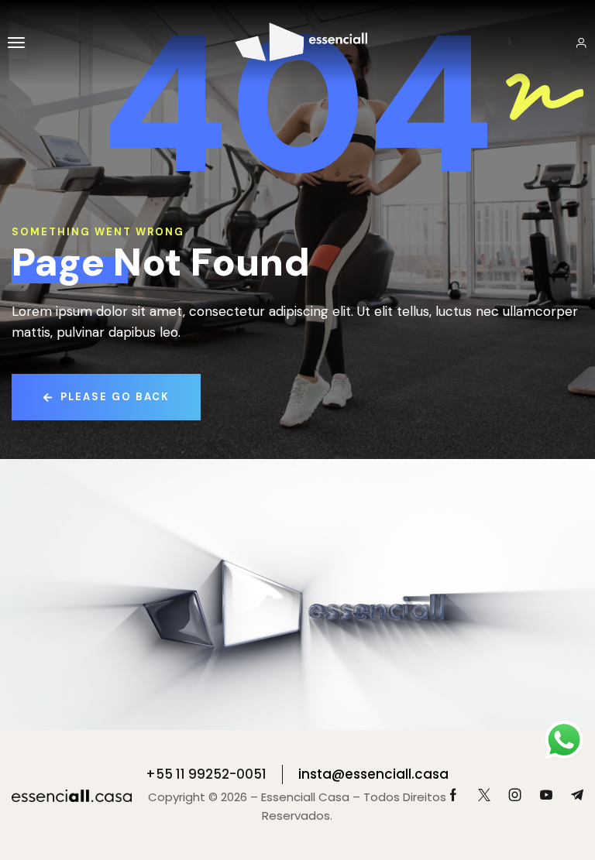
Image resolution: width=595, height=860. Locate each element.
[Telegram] (577, 795)
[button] (17, 42)
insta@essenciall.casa (373, 774)
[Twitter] (484, 795)
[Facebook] (453, 795)
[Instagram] (515, 795)
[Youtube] (546, 795)
